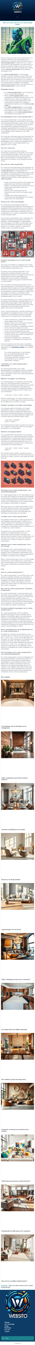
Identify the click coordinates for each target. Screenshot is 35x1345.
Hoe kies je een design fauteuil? (10, 879)
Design (6, 1326)
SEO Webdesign (9, 1324)
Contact (6, 1331)
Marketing (7, 1328)
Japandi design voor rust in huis (11, 929)
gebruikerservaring (18, 347)
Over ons (7, 1329)
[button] (17, 17)
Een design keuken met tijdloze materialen (14, 1029)
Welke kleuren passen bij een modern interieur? (16, 1181)
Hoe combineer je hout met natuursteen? (13, 1079)
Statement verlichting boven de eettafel (13, 829)
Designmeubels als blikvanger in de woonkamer (15, 1231)
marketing (4, 1285)
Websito (6, 1322)
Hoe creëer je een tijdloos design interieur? (14, 1281)
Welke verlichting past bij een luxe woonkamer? (16, 979)
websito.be (17, 1343)
